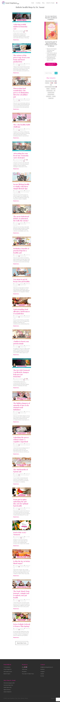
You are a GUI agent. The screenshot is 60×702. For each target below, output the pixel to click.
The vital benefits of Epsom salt (20, 470)
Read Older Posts (21, 643)
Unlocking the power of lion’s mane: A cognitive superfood (21, 439)
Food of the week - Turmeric (20, 533)
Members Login (53, 698)
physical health (51, 94)
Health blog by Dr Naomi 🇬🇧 (51, 86)
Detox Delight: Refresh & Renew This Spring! (21, 625)
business (47, 82)
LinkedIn (42, 673)
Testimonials (24, 669)
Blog (43, 2)
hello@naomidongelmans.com (46, 667)
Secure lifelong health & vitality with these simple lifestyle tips (21, 186)
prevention (48, 96)
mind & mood (49, 90)
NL (54, 90)
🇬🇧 (25, 667)
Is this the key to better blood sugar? (21, 562)
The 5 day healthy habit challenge (21, 126)
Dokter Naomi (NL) (7, 687)
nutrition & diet (51, 92)
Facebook (42, 669)
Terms (19, 698)
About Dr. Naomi (50, 2)
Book (33, 2)
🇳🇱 (56, 2)
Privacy (16, 698)
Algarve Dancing (7, 689)
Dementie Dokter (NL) (8, 685)
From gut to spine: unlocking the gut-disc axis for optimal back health (20, 502)
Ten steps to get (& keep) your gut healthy (21, 280)
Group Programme (7, 669)
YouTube (42, 675)
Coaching (38, 2)
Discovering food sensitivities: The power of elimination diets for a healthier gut (21, 92)
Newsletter (24, 671)
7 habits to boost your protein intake (21, 342)
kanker (48, 88)
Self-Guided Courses (8, 671)
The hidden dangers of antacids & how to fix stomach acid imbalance (21, 406)
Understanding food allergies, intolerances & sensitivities (21, 311)
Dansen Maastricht (7, 691)
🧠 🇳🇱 (55, 82)
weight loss (51, 98)
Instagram (42, 671)
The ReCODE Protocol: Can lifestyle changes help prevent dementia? (21, 373)
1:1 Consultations (7, 667)
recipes (53, 96)
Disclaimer (22, 698)
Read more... (16, 39)
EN (51, 84)
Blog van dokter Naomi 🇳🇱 (51, 81)
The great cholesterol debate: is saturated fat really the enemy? (21, 218)
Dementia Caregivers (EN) (9, 683)
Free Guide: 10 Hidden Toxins (28, 673)
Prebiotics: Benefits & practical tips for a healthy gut (21, 250)
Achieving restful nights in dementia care (20, 26)
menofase (53, 88)
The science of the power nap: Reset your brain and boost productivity (21, 58)
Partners (26, 698)
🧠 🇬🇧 (51, 82)
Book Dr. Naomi (7, 673)
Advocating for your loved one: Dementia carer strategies (20, 155)
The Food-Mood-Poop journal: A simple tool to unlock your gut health (21, 594)
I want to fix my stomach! (51, 64)
